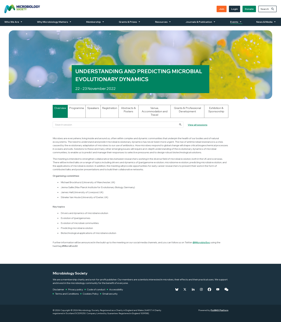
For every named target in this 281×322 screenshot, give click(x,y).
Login (234, 8)
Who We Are (11, 21)
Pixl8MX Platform (219, 310)
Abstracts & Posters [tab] (128, 109)
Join (221, 8)
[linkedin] (193, 289)
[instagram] (201, 289)
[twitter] (185, 289)
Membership (93, 21)
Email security (110, 293)
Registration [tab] (109, 108)
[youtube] (218, 289)
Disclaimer (58, 289)
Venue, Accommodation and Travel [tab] (154, 111)
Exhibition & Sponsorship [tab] (216, 109)
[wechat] (226, 289)
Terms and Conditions (67, 293)
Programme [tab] (76, 108)
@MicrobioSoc (201, 242)
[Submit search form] (272, 9)
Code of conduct (96, 289)
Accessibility (116, 289)
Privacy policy (75, 289)
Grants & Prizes (128, 21)
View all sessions (197, 124)
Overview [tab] (60, 108)
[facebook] (209, 289)
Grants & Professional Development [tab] (187, 109)
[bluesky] (176, 289)
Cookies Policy (91, 293)
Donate (249, 8)
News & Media (264, 21)
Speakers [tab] (93, 108)
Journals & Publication (199, 21)
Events (234, 21)
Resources (161, 21)
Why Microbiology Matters (52, 21)
